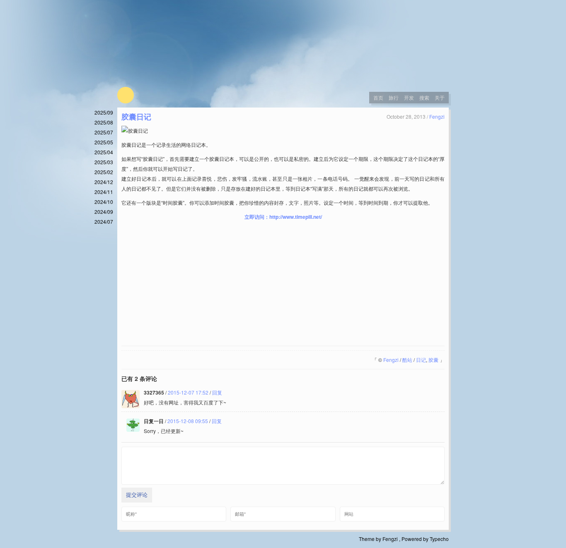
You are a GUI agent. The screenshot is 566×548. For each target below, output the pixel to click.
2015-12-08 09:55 (187, 420)
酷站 (407, 359)
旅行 (394, 97)
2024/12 (103, 181)
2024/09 (103, 211)
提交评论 (137, 495)
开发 (409, 97)
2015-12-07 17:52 (188, 392)
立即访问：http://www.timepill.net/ (283, 216)
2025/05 (103, 142)
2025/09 (103, 112)
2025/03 (103, 161)
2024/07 (103, 221)
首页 (378, 97)
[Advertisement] (283, 284)
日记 (421, 359)
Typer (125, 95)
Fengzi (437, 116)
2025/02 (103, 171)
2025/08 (103, 122)
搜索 (424, 97)
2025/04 (103, 152)
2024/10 (103, 201)
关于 (440, 97)
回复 (217, 392)
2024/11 (103, 191)
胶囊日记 (136, 116)
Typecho (439, 538)
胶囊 (433, 359)
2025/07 (103, 132)
